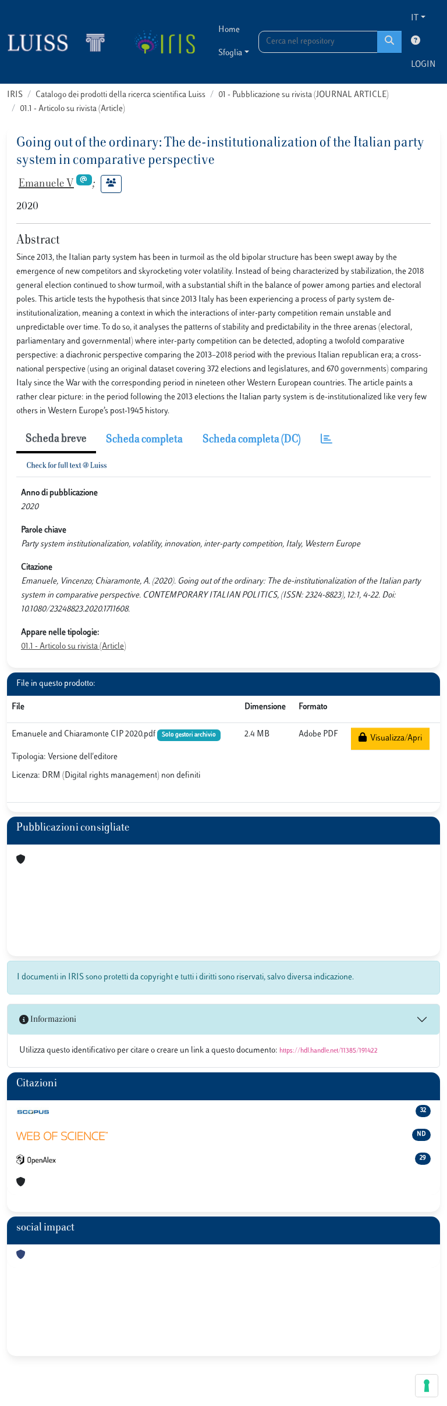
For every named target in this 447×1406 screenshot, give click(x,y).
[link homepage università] (164, 42)
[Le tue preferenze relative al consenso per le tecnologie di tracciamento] (427, 1386)
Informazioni (52, 1019)
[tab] (326, 440)
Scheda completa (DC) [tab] (252, 440)
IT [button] (414, 18)
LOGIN (423, 64)
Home (229, 30)
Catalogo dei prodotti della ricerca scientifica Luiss (120, 95)
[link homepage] (61, 42)
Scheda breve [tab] (56, 439)
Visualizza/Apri (394, 738)
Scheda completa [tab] (144, 440)
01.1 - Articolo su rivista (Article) (72, 109)
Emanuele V (46, 184)
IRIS (15, 95)
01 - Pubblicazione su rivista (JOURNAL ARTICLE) (303, 95)
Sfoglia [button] (230, 53)
